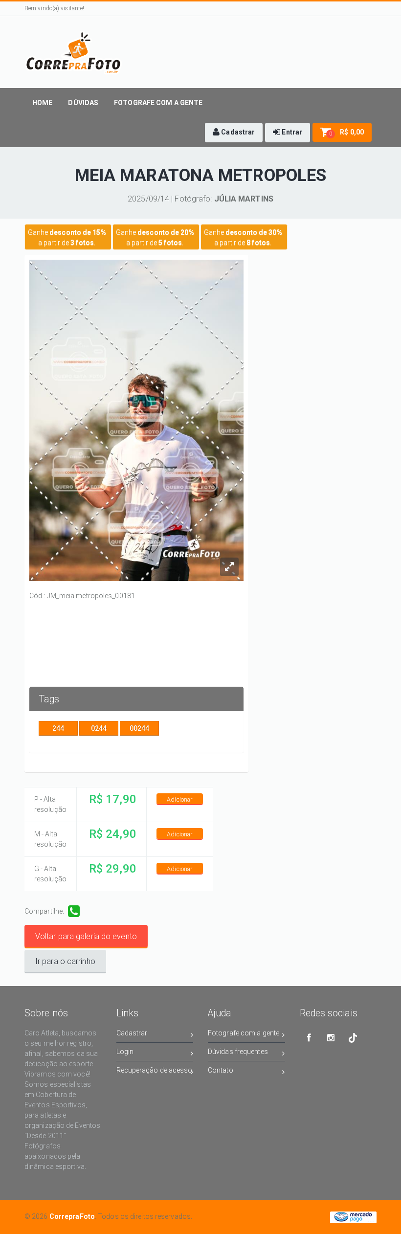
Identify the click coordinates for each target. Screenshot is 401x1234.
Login (125, 1051)
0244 (99, 728)
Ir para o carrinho (65, 961)
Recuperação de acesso (154, 1070)
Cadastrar (132, 1033)
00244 (140, 728)
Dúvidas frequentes (238, 1051)
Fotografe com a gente (243, 1033)
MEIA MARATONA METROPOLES (200, 175)
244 (58, 728)
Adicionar (179, 799)
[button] (234, 132)
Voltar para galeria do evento (86, 936)
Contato (220, 1070)
